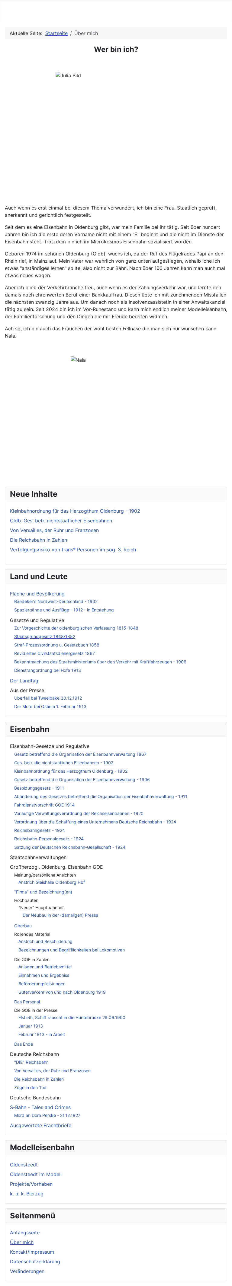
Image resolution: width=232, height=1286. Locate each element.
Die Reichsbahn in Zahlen (39, 1079)
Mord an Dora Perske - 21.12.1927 (47, 1115)
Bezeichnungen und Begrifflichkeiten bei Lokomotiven (71, 949)
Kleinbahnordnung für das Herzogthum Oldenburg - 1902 (70, 771)
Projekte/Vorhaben (31, 1184)
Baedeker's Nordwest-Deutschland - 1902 (56, 601)
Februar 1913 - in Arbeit (41, 1034)
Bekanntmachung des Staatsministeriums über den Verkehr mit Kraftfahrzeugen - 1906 (100, 661)
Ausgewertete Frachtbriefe (40, 1125)
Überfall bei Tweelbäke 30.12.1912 (48, 698)
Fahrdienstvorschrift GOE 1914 (44, 804)
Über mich (22, 1242)
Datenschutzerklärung (35, 1262)
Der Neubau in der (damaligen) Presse (60, 915)
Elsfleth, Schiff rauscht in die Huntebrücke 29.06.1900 (71, 1017)
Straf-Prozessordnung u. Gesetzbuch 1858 (56, 644)
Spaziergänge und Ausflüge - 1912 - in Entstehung (64, 609)
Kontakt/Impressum (32, 1252)
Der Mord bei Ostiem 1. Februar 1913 (50, 706)
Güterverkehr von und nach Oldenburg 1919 (62, 992)
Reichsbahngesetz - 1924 (39, 830)
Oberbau (23, 925)
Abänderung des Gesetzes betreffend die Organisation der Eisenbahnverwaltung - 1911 (100, 796)
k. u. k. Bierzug (27, 1194)
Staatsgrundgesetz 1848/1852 (44, 636)
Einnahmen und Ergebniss (43, 975)
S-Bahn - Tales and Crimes (40, 1107)
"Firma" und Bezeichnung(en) (43, 891)
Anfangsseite (25, 1233)
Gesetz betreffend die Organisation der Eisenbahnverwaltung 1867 (80, 754)
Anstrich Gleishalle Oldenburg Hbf (51, 882)
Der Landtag (24, 681)
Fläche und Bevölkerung (37, 594)
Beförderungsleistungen (42, 983)
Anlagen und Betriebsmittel (45, 966)
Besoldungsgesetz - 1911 (39, 788)
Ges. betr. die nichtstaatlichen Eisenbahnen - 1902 (63, 762)
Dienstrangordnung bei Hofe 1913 (47, 670)
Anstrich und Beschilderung (45, 941)
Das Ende (23, 1044)
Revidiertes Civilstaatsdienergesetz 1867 (54, 653)
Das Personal (27, 1001)
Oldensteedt (24, 1165)
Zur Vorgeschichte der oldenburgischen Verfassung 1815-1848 (76, 627)
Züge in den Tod (30, 1087)
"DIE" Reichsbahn (31, 1062)
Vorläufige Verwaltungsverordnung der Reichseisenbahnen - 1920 (78, 813)
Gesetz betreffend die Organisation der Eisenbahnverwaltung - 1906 (82, 779)
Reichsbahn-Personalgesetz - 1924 (49, 838)
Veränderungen (27, 1271)
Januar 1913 (30, 1025)
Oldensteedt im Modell (36, 1174)
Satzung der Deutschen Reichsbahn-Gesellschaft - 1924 (69, 847)
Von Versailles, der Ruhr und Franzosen (52, 1070)
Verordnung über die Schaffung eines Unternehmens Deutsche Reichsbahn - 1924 (95, 821)
